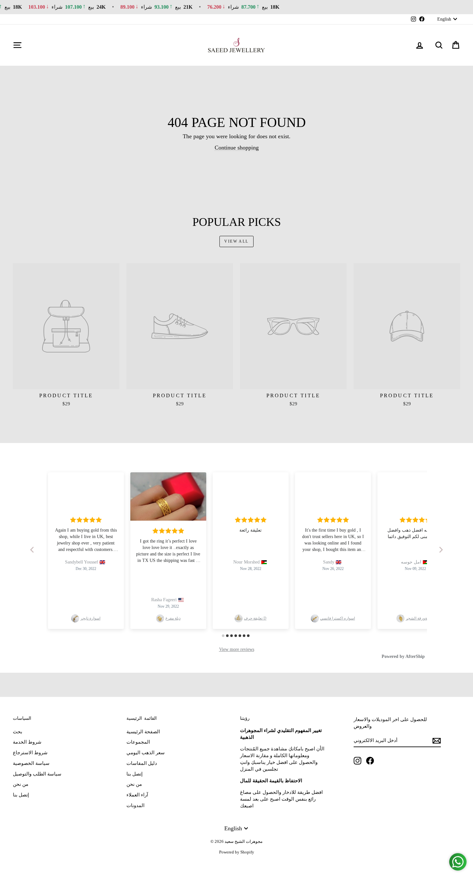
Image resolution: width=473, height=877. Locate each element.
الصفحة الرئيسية (143, 731)
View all (236, 241)
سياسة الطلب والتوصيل (37, 773)
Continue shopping (237, 147)
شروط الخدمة (27, 742)
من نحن (20, 784)
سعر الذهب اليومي (145, 752)
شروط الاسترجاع (30, 752)
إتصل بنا (21, 794)
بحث (17, 731)
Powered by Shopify (236, 852)
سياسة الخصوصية (31, 763)
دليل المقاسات (141, 763)
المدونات (135, 805)
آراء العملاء (137, 794)
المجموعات (138, 742)
